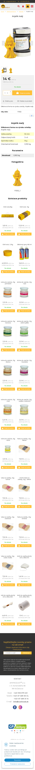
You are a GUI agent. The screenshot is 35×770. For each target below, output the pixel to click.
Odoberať (26, 653)
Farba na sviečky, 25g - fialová (24, 439)
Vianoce (21, 11)
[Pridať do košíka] (7, 234)
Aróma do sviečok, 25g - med (7, 400)
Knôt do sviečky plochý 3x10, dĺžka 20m (8, 596)
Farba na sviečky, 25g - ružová (8, 478)
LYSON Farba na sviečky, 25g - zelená (24, 478)
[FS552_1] (17, 177)
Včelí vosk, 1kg (24, 207)
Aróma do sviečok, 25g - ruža (24, 283)
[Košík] (28, 6)
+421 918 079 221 (24, 1)
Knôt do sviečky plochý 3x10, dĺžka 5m (24, 557)
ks (7, 93)
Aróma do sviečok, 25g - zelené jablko (24, 322)
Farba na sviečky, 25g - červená (24, 517)
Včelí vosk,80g (7, 207)
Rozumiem (17, 760)
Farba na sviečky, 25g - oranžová (8, 517)
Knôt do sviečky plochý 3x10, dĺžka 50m (24, 596)
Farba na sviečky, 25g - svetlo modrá (8, 557)
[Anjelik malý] (17, 43)
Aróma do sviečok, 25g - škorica (7, 361)
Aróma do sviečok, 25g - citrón (7, 439)
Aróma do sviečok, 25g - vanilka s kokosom (24, 400)
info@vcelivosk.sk (11, 1)
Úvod (2, 11)
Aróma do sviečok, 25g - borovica (7, 322)
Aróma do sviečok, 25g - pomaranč (7, 283)
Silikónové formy (11, 11)
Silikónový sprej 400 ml (24, 244)
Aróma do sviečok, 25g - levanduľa (24, 361)
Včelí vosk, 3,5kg (8, 244)
